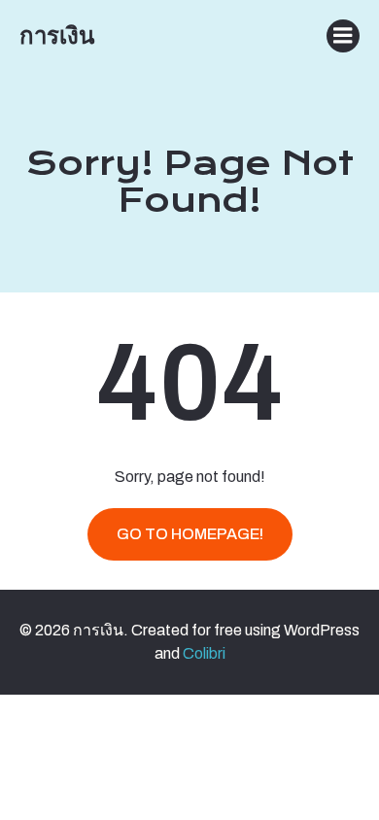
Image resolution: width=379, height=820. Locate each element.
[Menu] (343, 35)
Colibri (204, 653)
